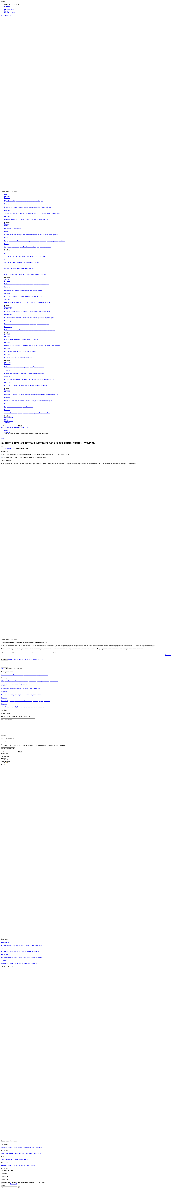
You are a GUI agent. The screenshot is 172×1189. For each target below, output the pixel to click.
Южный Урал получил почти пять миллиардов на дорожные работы (25, 274)
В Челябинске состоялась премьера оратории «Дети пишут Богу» (24, 367)
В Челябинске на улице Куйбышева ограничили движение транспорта (25, 385)
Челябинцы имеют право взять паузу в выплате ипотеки (21, 262)
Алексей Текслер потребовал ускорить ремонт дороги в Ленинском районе (27, 413)
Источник (168, 655)
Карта (6, 11)
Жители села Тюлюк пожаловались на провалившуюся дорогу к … (21, 1147)
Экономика (7, 422)
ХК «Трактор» (8, 421)
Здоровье (7, 279)
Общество (7, 362)
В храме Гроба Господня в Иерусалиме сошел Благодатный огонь (24, 373)
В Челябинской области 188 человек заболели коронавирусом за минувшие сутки (29, 317)
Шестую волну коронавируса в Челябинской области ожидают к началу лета (27, 302)
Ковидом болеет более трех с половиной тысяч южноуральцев (23, 290)
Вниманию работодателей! (12, 228)
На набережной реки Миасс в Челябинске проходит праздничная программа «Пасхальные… (32, 345)
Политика (7, 390)
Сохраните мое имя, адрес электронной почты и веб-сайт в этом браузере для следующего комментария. (34, 745)
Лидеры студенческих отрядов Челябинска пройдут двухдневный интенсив (27, 247)
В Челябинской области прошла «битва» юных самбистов (18, 1165)
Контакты (7, 6)
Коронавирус (8, 307)
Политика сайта (9, 9)
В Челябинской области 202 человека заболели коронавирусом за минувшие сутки (29, 330)
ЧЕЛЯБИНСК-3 (6, 15)
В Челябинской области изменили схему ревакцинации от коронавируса (26, 324)
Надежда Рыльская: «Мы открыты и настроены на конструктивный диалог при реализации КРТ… (34, 241)
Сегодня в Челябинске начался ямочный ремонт (19, 268)
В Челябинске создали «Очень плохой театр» (18, 357)
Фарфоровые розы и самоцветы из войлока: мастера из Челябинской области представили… (32, 213)
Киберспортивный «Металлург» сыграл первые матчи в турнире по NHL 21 (24, 675)
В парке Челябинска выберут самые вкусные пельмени (21, 339)
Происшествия (8, 417)
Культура (7, 334)
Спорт (6, 419)
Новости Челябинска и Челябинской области (14, 427)
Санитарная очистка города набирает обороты (15, 1159)
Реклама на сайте (9, 12)
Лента (6, 8)
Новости (7, 196)
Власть (6, 224)
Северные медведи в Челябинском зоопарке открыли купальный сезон (26, 219)
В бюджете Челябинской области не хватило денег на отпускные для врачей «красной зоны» (29, 681)
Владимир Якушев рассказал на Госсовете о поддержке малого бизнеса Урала (28, 400)
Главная (6, 194)
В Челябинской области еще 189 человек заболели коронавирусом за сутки (27, 311)
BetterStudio (13, 1184)
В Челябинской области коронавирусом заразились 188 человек (23, 296)
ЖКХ (6, 251)
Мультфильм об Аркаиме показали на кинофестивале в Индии (23, 201)
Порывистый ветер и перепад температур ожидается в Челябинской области (27, 207)
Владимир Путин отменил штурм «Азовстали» (18, 407)
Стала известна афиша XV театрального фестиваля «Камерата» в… (21, 1153)
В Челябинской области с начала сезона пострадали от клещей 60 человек (26, 284)
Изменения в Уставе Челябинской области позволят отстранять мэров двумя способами (31, 394)
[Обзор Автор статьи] (4, 667)
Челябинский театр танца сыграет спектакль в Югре (20, 351)
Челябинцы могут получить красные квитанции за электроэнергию (25, 256)
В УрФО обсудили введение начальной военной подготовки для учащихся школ (29, 379)
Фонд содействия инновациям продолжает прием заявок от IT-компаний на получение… (31, 234)
